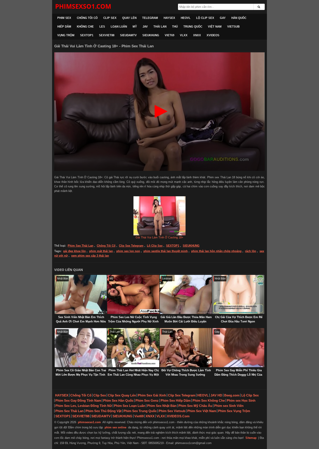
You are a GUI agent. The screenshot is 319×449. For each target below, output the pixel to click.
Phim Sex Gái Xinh (152, 395)
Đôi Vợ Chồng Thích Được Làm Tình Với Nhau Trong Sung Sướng (186, 372)
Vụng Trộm (65, 35)
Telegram (150, 18)
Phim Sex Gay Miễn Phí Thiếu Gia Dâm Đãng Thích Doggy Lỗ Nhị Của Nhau (238, 375)
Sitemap (251, 437)
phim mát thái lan (101, 251)
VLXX (183, 35)
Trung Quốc (192, 26)
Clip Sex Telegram (131, 245)
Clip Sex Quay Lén (122, 395)
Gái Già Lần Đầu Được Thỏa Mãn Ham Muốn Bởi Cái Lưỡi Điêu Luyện (186, 319)
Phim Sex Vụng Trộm (234, 411)
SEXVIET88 (106, 35)
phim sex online (115, 427)
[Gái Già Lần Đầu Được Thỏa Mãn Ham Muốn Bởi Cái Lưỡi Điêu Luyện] (185, 294)
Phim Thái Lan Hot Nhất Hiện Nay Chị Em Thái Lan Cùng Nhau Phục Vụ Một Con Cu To (133, 375)
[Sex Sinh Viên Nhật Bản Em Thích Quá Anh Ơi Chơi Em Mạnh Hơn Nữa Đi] (80, 294)
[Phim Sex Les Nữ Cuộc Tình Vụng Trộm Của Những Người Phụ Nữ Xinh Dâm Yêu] (133, 294)
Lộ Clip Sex (205, 18)
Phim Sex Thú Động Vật (104, 411)
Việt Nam (215, 26)
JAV (145, 26)
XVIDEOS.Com (178, 416)
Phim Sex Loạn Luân (129, 406)
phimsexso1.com (89, 422)
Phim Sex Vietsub (172, 411)
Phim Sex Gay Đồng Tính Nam (78, 400)
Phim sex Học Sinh (241, 400)
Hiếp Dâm (64, 26)
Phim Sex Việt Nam (201, 411)
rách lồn (250, 251)
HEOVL (186, 18)
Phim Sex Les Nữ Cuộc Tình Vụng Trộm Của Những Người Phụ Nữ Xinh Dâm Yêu (133, 321)
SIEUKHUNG (150, 35)
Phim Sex (64, 18)
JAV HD (216, 395)
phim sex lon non (128, 251)
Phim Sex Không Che (208, 400)
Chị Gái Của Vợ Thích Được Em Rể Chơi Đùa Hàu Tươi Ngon (238, 319)
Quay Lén (129, 18)
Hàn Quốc (238, 18)
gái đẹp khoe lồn (74, 251)
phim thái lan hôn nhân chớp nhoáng (216, 251)
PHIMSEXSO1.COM (83, 6)
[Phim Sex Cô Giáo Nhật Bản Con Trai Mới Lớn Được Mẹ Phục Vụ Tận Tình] (80, 347)
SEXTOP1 (86, 35)
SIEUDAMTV (128, 35)
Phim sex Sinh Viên (228, 406)
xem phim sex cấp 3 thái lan (90, 255)
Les (102, 26)
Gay (223, 18)
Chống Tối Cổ (87, 18)
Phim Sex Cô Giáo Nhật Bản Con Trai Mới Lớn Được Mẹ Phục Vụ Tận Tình (81, 372)
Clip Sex (110, 18)
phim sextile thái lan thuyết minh (165, 251)
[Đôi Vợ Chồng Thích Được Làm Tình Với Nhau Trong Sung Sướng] (185, 347)
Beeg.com (231, 395)
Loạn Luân (119, 26)
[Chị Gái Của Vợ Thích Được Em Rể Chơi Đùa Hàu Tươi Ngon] (238, 294)
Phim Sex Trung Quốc (140, 411)
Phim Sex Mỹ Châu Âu (195, 406)
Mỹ (135, 26)
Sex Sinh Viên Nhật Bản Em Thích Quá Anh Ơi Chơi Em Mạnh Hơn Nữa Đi (81, 321)
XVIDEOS (213, 35)
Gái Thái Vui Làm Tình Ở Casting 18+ (159, 237)
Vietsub (233, 26)
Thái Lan (159, 26)
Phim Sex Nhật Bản (161, 406)
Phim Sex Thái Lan (80, 245)
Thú (175, 26)
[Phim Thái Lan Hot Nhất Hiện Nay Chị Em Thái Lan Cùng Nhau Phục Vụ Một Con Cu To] (133, 347)
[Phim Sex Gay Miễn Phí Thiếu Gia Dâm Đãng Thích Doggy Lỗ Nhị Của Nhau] (238, 347)
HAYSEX (169, 18)
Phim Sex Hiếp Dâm (176, 400)
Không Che (85, 26)
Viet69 (169, 35)
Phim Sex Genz (147, 400)
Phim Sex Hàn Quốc (118, 400)
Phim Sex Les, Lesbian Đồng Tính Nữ (83, 406)
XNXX (197, 35)
